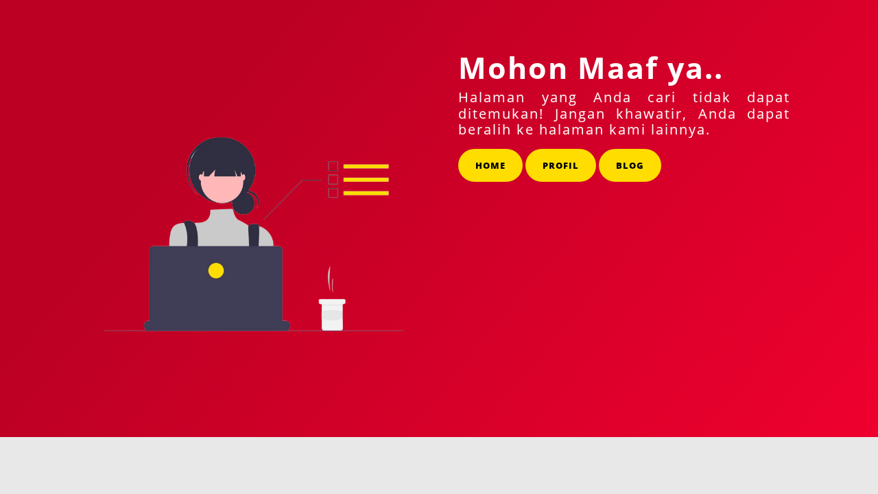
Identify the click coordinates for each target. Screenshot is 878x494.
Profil (561, 165)
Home (490, 165)
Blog (630, 165)
